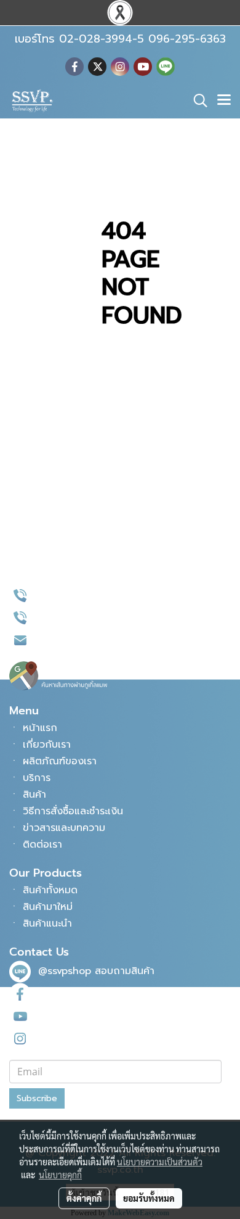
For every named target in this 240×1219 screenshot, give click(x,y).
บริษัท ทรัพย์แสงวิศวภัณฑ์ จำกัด (98, 1015)
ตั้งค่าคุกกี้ (84, 1198)
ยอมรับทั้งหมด (149, 1198)
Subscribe (37, 1098)
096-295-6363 (73, 617)
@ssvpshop (64, 971)
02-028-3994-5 (76, 595)
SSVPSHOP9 (66, 993)
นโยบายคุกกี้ (60, 1174)
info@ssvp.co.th (76, 639)
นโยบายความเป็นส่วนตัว (159, 1161)
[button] (196, 100)
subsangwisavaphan (86, 1037)
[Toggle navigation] (224, 100)
